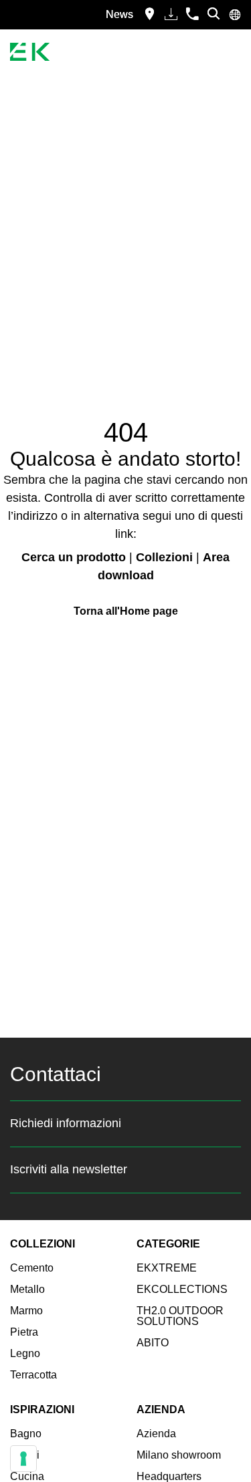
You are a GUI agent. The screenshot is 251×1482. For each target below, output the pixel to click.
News (119, 14)
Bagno (25, 1433)
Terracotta (33, 1374)
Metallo (27, 1289)
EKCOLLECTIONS (182, 1289)
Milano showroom (179, 1455)
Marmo (26, 1310)
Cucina (27, 1476)
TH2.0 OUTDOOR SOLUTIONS (180, 1316)
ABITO (153, 1342)
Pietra (24, 1332)
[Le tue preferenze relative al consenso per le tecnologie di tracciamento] (23, 1458)
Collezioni (164, 557)
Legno (25, 1353)
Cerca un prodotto (73, 557)
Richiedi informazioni (65, 1123)
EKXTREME (167, 1268)
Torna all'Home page (126, 611)
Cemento (32, 1268)
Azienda (156, 1433)
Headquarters (169, 1476)
